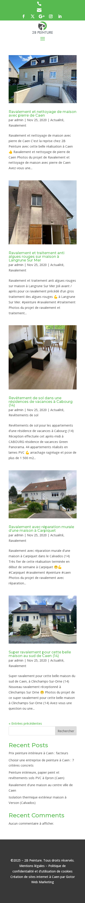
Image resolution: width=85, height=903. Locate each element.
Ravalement (17, 125)
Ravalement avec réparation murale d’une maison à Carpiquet (41, 529)
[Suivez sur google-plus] (41, 16)
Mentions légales (32, 866)
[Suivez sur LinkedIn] (59, 16)
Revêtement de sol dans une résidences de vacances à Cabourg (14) (41, 401)
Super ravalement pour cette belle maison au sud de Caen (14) (40, 654)
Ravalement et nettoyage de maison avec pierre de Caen (42, 114)
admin (18, 120)
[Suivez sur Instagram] (50, 16)
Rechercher (66, 731)
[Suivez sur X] (32, 16)
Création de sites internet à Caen (34, 877)
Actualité (56, 120)
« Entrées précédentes (25, 723)
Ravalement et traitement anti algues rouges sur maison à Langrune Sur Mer (36, 256)
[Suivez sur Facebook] (23, 16)
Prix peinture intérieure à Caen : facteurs (38, 753)
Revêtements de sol (23, 415)
